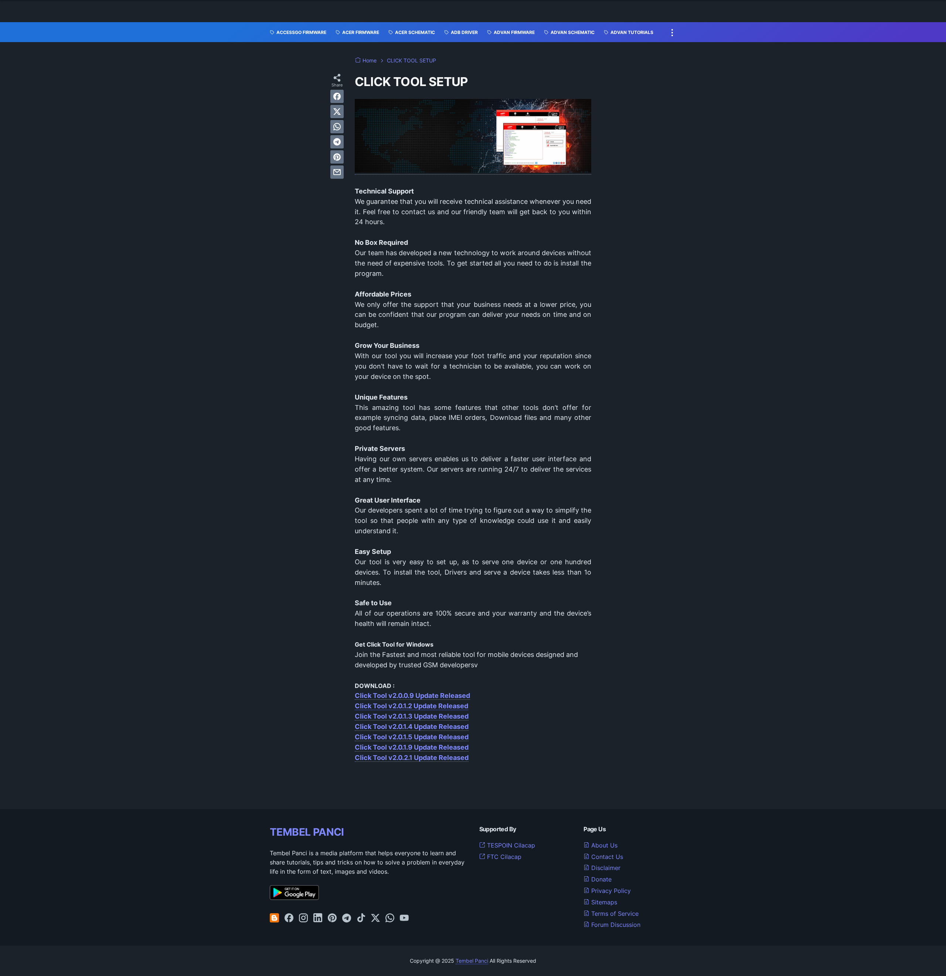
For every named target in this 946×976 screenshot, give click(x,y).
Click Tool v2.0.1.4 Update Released (412, 726)
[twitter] (337, 111)
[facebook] (337, 96)
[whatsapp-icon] (389, 918)
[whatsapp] (337, 126)
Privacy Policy (610, 890)
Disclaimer (604, 867)
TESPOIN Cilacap (510, 845)
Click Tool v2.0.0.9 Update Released (412, 695)
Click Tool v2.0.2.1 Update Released (412, 757)
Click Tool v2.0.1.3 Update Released (412, 716)
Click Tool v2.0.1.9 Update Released (412, 747)
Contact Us (606, 856)
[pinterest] (337, 157)
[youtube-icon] (404, 918)
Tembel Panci (472, 961)
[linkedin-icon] (317, 918)
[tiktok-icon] (361, 918)
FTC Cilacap (503, 856)
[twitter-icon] (375, 918)
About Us (603, 845)
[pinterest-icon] (332, 918)
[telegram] (337, 141)
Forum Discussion (614, 924)
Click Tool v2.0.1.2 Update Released (411, 706)
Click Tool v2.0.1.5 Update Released (412, 737)
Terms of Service (614, 913)
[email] (337, 172)
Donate (600, 879)
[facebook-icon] (289, 918)
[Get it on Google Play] (294, 897)
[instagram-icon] (303, 918)
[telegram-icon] (346, 918)
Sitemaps (603, 902)
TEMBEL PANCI (307, 832)
